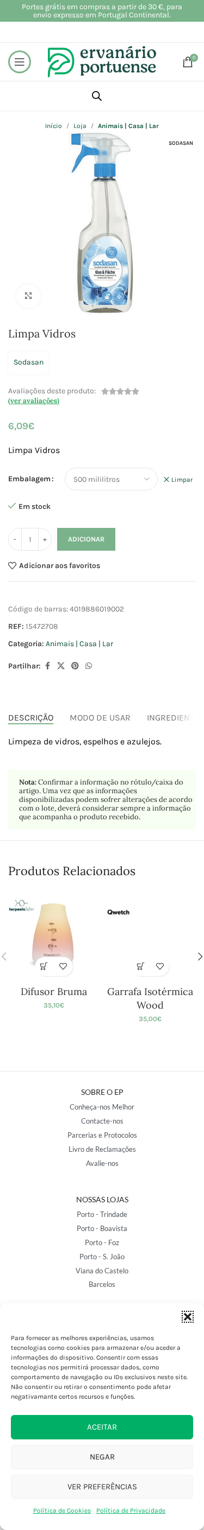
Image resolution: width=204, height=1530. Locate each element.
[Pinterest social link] (75, 666)
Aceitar (102, 1427)
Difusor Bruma (54, 991)
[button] (187, 1316)
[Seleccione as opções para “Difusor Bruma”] (44, 966)
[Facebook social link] (47, 666)
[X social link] (61, 666)
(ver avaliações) (33, 400)
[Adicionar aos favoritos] (63, 966)
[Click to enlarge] (28, 296)
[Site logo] (102, 61)
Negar (102, 1457)
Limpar (182, 479)
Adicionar (86, 539)
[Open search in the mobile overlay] (96, 96)
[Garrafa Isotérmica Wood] (150, 935)
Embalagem (29, 478)
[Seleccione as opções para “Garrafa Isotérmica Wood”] (140, 966)
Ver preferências (102, 1486)
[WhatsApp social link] (88, 666)
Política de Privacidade (130, 1510)
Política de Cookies (62, 1510)
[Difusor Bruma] (53, 935)
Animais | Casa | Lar (79, 643)
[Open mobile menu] (19, 62)
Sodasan (29, 362)
